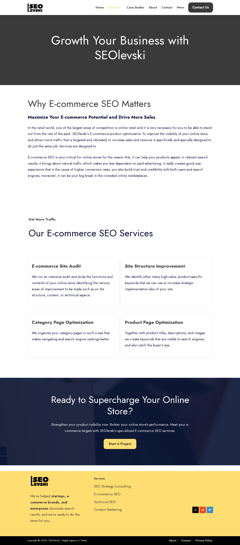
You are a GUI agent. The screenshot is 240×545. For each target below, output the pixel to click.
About (153, 7)
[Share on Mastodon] (210, 510)
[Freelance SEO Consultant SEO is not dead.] (35, 7)
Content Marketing (108, 509)
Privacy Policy (204, 540)
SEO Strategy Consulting (112, 486)
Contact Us (200, 7)
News (180, 7)
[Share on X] (195, 510)
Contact (167, 7)
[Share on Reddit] (203, 510)
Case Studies (135, 7)
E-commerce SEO (107, 494)
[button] (121, 7)
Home (100, 7)
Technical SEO (105, 502)
